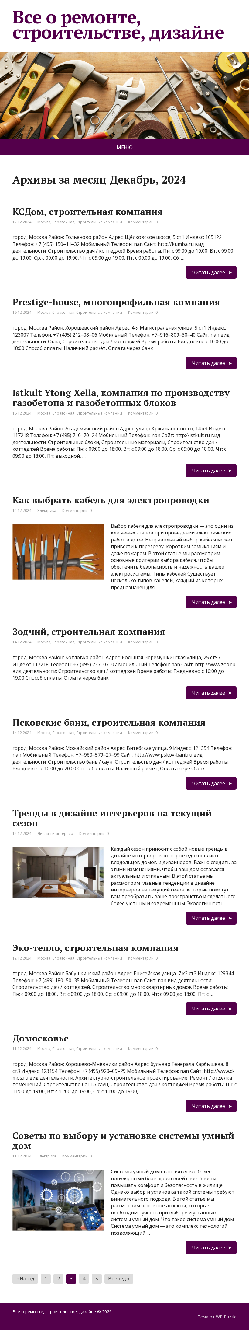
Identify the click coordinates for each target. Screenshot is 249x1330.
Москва (43, 222)
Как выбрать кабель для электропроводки (110, 500)
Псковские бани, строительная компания (109, 722)
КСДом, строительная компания (87, 211)
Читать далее (208, 272)
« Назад (25, 1278)
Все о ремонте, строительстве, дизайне (118, 24)
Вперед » (119, 1278)
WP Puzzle (226, 1317)
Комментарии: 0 (143, 222)
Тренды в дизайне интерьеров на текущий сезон (112, 818)
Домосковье (40, 1038)
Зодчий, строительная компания (88, 631)
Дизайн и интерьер (55, 833)
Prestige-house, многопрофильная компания (116, 302)
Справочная (63, 222)
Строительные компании (99, 222)
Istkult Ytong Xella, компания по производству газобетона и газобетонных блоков (121, 398)
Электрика (46, 510)
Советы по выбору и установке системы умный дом (123, 1140)
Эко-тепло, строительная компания (95, 948)
